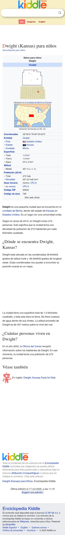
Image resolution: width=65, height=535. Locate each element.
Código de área (12, 193)
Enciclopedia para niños (14, 49)
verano (12, 186)
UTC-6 (33, 182)
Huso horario (11, 182)
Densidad (10, 179)
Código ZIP (10, 189)
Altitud (7, 165)
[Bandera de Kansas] (24, 144)
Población (9, 172)
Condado (10, 148)
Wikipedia (24, 521)
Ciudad (32, 64)
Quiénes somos (39, 527)
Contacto (31, 530)
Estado (9, 144)
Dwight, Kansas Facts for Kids (39, 377)
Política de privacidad (13, 530)
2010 (18, 172)
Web (22, 21)
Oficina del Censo (32, 346)
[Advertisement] (32, 33)
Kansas (48, 102)
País (8, 141)
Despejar (53, 12)
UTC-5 (26, 186)
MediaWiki (10, 524)
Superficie (9, 151)
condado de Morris (34, 102)
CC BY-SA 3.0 (51, 512)
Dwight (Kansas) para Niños (17, 481)
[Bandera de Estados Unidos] (24, 141)
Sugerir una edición (32, 492)
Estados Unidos (34, 141)
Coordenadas (11, 134)
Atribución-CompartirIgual (25, 473)
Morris (26, 148)
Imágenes (31, 21)
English (42, 21)
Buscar (59, 12)
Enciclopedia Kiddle (21, 508)
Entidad (8, 137)
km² (28, 155)
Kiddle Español (10, 527)
